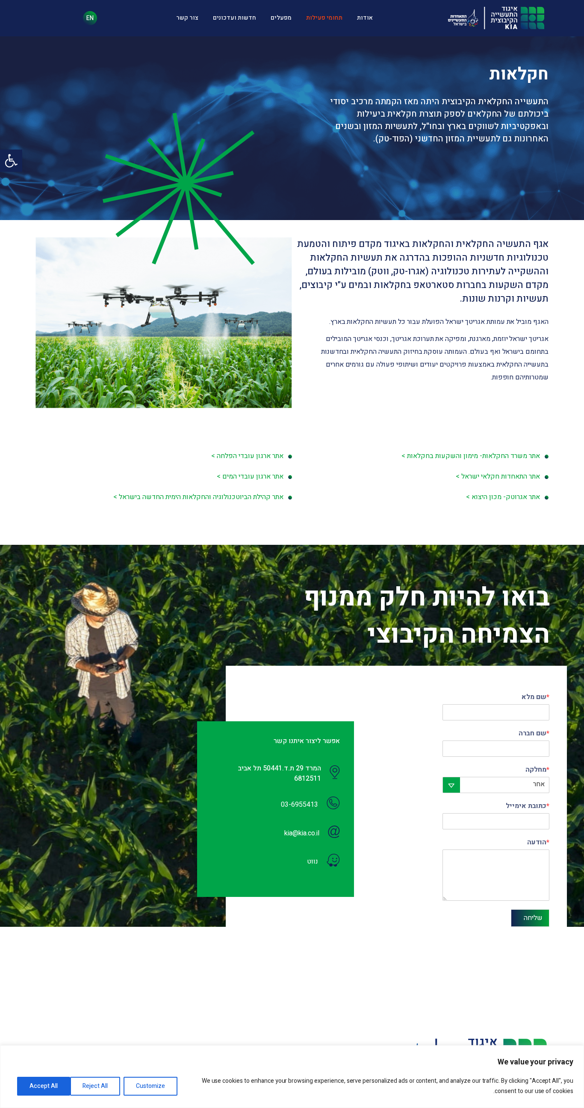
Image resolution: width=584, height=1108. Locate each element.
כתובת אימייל (527, 806)
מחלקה (537, 770)
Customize (150, 1086)
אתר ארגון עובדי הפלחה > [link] (247, 456)
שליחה (533, 918)
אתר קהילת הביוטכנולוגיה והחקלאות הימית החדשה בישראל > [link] (198, 497)
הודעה (538, 843)
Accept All (43, 1086)
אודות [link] (365, 17)
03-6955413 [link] (299, 805)
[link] (11, 161)
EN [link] (90, 18)
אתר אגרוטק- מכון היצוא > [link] (503, 497)
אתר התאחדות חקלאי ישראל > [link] (498, 476)
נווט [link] (312, 861)
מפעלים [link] (281, 17)
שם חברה (534, 734)
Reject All (95, 1086)
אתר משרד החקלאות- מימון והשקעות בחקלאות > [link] (470, 456)
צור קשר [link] (187, 17)
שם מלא (535, 697)
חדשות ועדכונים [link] (234, 17)
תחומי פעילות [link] (324, 17)
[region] (292, 1076)
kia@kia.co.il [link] (301, 833)
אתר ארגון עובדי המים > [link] (250, 476)
